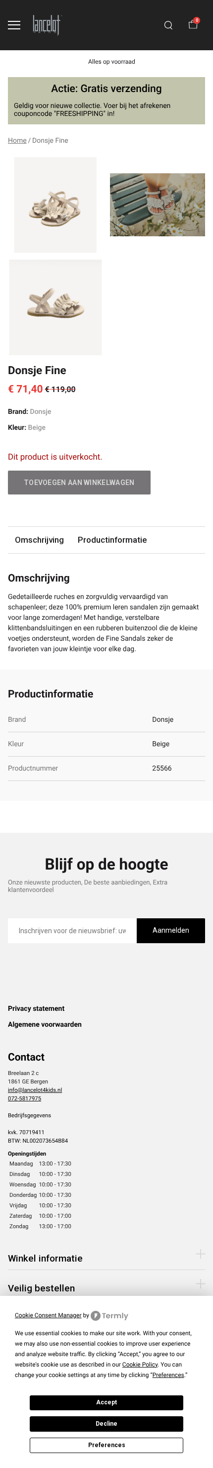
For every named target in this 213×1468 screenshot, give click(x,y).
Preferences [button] (168, 1374)
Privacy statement (36, 1009)
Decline (106, 1423)
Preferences (106, 1445)
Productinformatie (112, 540)
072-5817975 (24, 1098)
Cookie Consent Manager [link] (48, 1315)
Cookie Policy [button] (140, 1364)
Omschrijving (39, 540)
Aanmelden (171, 930)
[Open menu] (14, 25)
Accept (106, 1402)
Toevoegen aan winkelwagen (79, 483)
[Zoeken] (168, 25)
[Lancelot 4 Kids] (47, 25)
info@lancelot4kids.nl (35, 1089)
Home (17, 141)
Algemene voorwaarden (45, 1025)
